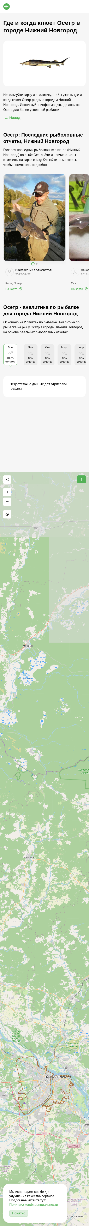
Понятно (18, 1213)
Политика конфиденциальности (33, 1204)
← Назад (12, 118)
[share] (7, 479)
